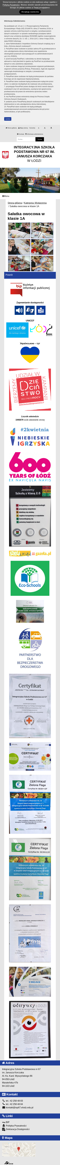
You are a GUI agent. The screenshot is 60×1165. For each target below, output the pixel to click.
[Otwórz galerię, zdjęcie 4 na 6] (42, 247)
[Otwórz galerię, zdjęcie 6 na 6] (42, 263)
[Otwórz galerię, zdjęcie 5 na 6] (19, 263)
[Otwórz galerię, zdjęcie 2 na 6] (42, 230)
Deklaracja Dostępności (17, 1129)
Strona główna (12, 128)
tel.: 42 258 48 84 (14, 1104)
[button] (3, 180)
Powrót (9, 275)
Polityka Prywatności (16, 1126)
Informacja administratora (35, 134)
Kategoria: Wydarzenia (35, 203)
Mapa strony (24, 128)
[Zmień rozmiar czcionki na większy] (45, 128)
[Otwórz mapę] (19, 1149)
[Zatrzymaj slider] (30, 190)
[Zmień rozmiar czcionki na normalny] (39, 128)
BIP (7, 1122)
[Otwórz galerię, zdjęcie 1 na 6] (19, 230)
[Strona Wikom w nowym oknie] (8, 1163)
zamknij (7, 119)
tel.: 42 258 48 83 (14, 1101)
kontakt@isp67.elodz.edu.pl (19, 1107)
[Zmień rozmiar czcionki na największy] (51, 128)
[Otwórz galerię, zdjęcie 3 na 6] (19, 247)
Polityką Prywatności (11, 5)
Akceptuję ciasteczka (30, 12)
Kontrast (21, 134)
